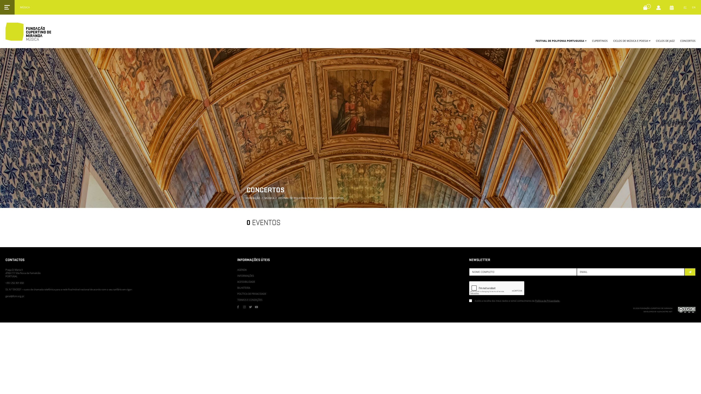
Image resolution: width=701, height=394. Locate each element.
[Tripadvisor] (263, 307)
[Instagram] (246, 307)
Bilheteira (243, 287)
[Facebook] (240, 307)
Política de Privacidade (251, 294)
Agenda (242, 269)
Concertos (336, 198)
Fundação (253, 198)
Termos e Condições (249, 300)
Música (269, 198)
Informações (245, 275)
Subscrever (690, 272)
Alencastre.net (664, 311)
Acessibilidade (246, 281)
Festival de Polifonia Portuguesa (301, 198)
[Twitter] (251, 307)
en (694, 7)
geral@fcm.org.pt (14, 296)
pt (685, 7)
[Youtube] (257, 307)
